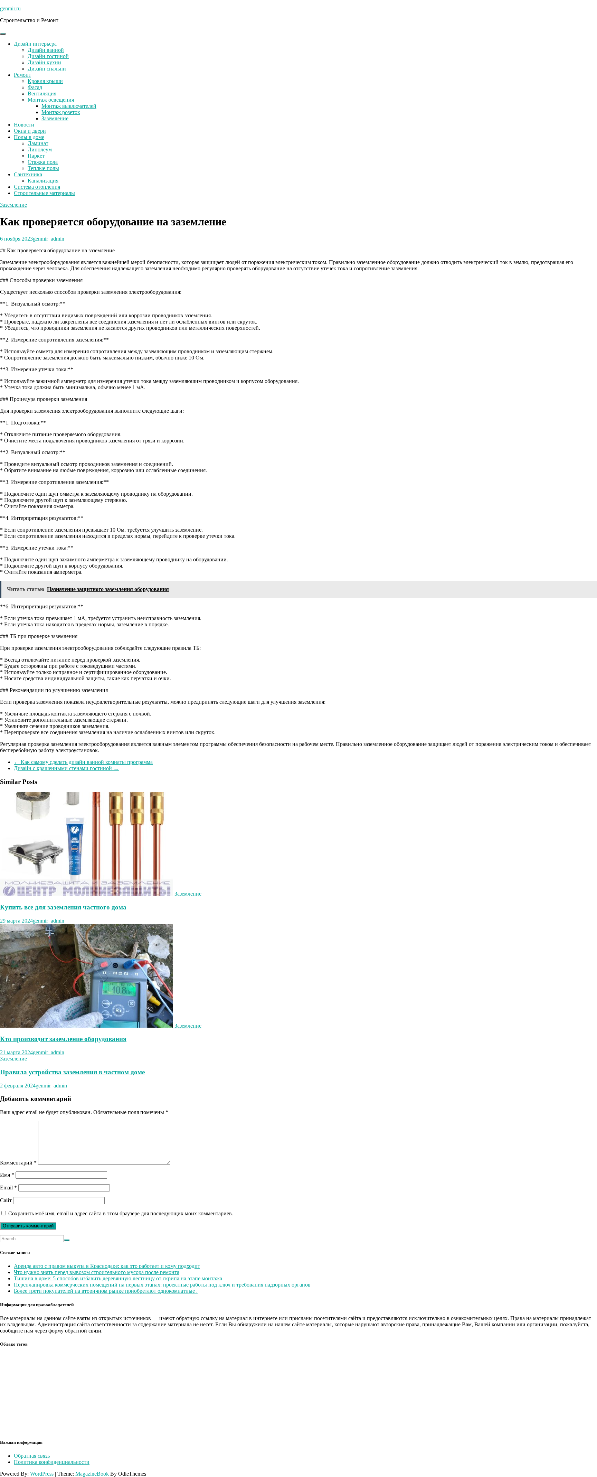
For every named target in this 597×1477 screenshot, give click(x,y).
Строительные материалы (44, 193)
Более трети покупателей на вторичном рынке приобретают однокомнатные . (106, 1291)
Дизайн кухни (44, 62)
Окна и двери (30, 131)
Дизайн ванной (46, 50)
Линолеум (40, 149)
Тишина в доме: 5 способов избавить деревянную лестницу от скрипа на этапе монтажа (118, 1278)
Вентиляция (42, 93)
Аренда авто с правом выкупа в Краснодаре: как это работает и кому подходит (107, 1266)
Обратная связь (32, 1456)
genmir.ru (10, 8)
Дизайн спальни (47, 69)
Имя (7, 1175)
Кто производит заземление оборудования (63, 1039)
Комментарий (18, 1163)
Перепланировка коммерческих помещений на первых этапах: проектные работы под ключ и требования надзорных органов (162, 1285)
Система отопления (37, 187)
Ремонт (22, 75)
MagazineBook (92, 1474)
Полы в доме (29, 137)
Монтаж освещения (51, 100)
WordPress (42, 1474)
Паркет (36, 156)
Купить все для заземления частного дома (63, 907)
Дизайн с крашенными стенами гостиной (66, 768)
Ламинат (38, 143)
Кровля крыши (45, 81)
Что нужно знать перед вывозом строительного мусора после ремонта (96, 1272)
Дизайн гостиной (48, 56)
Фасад (35, 87)
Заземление (54, 118)
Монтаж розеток (60, 112)
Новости (24, 125)
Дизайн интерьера (35, 44)
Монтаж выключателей (68, 106)
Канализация (43, 181)
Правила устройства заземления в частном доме (72, 1072)
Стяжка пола (43, 162)
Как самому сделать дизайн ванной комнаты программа (83, 762)
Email (8, 1187)
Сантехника (28, 174)
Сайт (6, 1200)
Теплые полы (43, 168)
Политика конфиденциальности (51, 1462)
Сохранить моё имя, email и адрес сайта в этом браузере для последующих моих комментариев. (120, 1213)
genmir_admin (48, 239)
